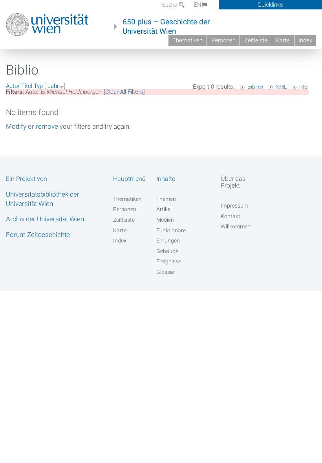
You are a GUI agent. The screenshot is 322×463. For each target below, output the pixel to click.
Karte (283, 40)
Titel (26, 85)
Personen (223, 40)
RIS (303, 87)
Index (305, 40)
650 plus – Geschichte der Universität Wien (166, 27)
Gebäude (167, 251)
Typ (38, 85)
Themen (166, 199)
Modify (16, 126)
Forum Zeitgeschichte (38, 235)
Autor (13, 85)
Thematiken (187, 40)
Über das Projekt (233, 182)
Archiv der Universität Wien (45, 219)
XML (281, 87)
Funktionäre (171, 230)
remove (47, 126)
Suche (170, 5)
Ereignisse (168, 261)
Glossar (165, 272)
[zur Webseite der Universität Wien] (47, 24)
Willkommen (236, 226)
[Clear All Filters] (124, 91)
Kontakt (230, 216)
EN (197, 4)
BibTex (255, 87)
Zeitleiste (256, 40)
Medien (165, 220)
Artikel (164, 209)
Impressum (234, 205)
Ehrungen (168, 240)
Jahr (53, 85)
